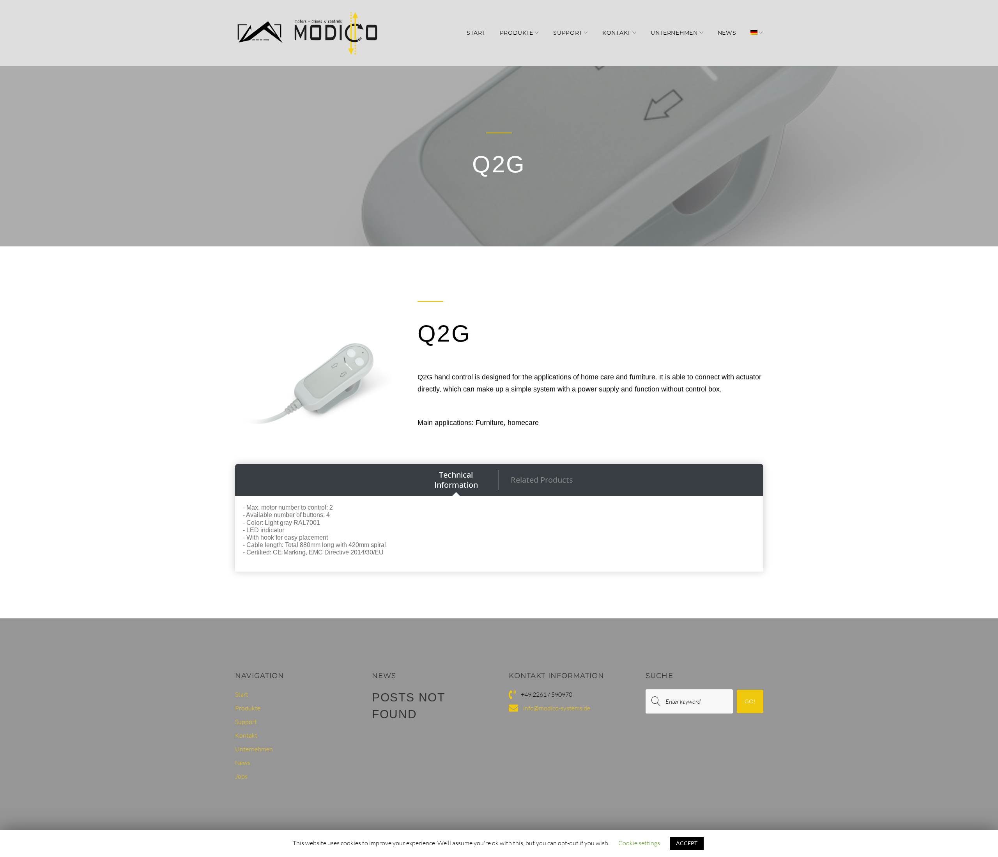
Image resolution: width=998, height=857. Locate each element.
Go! (750, 701)
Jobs (241, 776)
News (727, 32)
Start (476, 32)
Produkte (517, 32)
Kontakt (616, 32)
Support (567, 32)
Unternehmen (674, 32)
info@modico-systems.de (556, 708)
